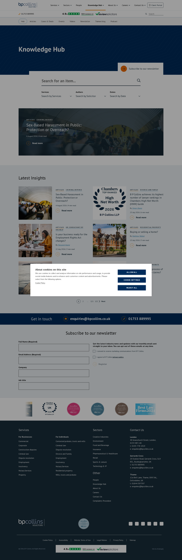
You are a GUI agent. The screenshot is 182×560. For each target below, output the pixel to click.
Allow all (132, 272)
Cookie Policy (40, 283)
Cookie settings (132, 280)
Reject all (131, 288)
